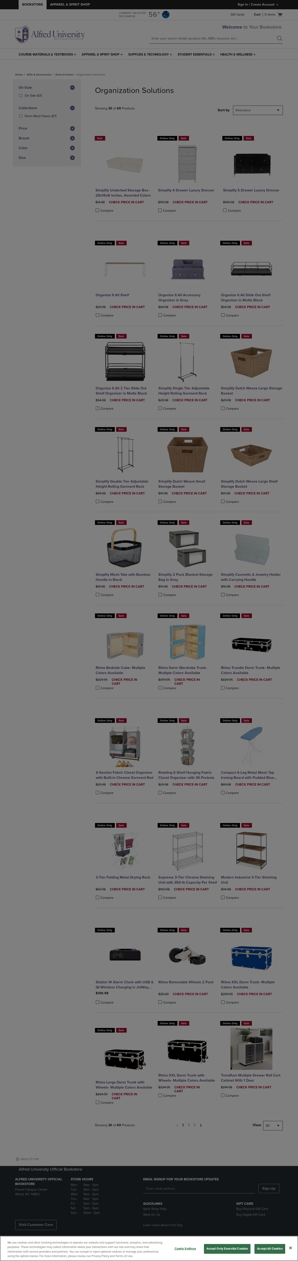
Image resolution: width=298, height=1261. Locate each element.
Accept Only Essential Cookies (227, 1249)
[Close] (290, 1248)
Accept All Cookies (269, 1249)
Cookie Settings (185, 1249)
